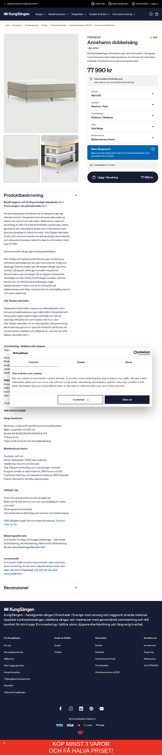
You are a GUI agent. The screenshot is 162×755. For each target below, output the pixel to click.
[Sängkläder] (86, 14)
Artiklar (58, 652)
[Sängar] (45, 14)
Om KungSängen (12, 638)
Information (101, 638)
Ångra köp (149, 652)
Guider (57, 645)
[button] (4, 743)
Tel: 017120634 (151, 665)
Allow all (127, 399)
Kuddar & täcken (98, 14)
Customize (79, 399)
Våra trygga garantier (14, 665)
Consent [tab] (33, 362)
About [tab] (128, 362)
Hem (8, 25)
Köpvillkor (8, 685)
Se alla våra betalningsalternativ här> (25, 547)
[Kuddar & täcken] (109, 14)
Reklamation (150, 658)
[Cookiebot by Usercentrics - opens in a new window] (136, 353)
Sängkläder (77, 14)
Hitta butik (100, 3)
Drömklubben (142, 3)
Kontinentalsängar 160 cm (81, 25)
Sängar (39, 14)
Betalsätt (99, 652)
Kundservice (150, 645)
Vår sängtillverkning (13, 652)
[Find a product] (151, 14)
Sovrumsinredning (122, 14)
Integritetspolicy (12, 672)
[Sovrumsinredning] (134, 14)
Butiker (98, 645)
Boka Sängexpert (120, 3)
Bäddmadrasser (57, 14)
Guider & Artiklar (62, 638)
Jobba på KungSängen (15, 692)
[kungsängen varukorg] (156, 14)
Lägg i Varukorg (125, 177)
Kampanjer (17, 25)
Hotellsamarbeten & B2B (107, 672)
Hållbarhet (9, 658)
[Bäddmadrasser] (68, 14)
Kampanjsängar (31, 25)
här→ (61, 202)
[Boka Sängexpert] (153, 149)
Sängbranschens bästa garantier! (22, 3)
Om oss (7, 645)
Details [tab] (81, 362)
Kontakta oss (150, 638)
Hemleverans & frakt (105, 658)
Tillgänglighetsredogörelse (17, 678)
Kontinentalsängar (58, 25)
